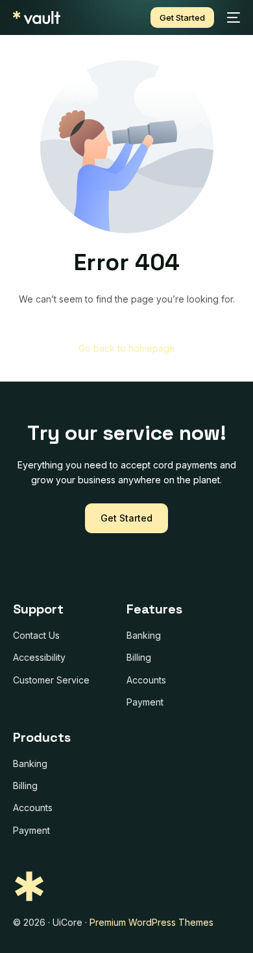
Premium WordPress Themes (151, 922)
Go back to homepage (126, 348)
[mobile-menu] (233, 17)
